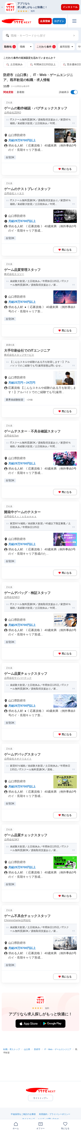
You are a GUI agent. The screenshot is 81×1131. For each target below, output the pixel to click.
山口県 (27, 1049)
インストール (70, 7)
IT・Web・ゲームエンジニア (57, 1049)
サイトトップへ (40, 1098)
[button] (42, 7)
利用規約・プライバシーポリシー (54, 1114)
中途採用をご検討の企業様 (23, 1114)
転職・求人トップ (11, 1049)
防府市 (37, 1049)
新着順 (20, 92)
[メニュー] (74, 21)
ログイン (59, 21)
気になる (67, 169)
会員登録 (45, 21)
